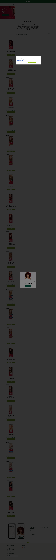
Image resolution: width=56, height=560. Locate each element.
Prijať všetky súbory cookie (32, 62)
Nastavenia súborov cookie (24, 62)
